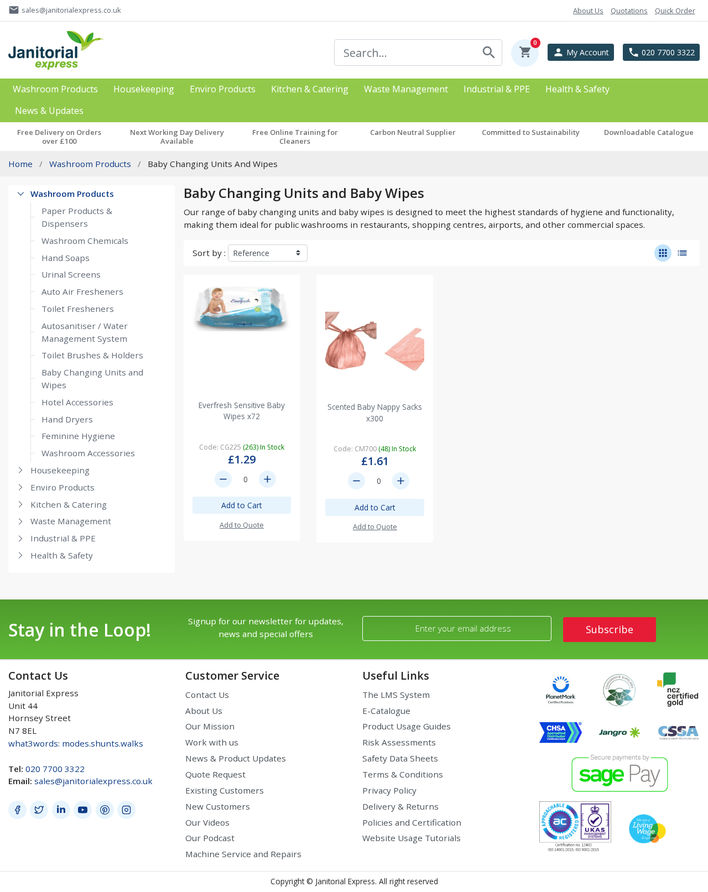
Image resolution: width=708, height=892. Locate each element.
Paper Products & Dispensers (76, 217)
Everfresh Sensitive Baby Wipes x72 (242, 410)
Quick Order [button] (675, 10)
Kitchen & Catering (68, 504)
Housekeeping (60, 470)
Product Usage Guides (406, 726)
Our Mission (210, 726)
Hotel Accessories (77, 402)
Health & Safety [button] (577, 89)
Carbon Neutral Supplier (413, 132)
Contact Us (207, 694)
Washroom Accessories (88, 452)
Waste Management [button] (406, 89)
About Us (203, 710)
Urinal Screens (71, 274)
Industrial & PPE (63, 538)
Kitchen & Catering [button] (309, 89)
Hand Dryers (67, 419)
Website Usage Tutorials (411, 837)
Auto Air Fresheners (82, 291)
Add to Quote (242, 525)
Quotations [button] (629, 10)
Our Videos (207, 822)
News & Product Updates (235, 758)
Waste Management (70, 520)
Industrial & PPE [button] (497, 89)
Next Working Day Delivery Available (177, 136)
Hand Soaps (65, 257)
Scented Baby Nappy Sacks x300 (374, 412)
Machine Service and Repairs (243, 853)
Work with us (211, 742)
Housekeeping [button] (143, 89)
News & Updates (49, 111)
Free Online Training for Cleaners (295, 136)
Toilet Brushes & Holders (92, 355)
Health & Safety (61, 555)
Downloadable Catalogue (649, 132)
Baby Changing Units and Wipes (92, 378)
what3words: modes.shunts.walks (75, 743)
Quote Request (215, 774)
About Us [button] (588, 10)
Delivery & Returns (400, 806)
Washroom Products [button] (55, 89)
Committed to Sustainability (531, 132)
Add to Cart (241, 505)
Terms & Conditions (402, 774)
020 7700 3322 (55, 768)
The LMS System (396, 694)
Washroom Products (72, 193)
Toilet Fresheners (77, 308)
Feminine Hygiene (78, 435)
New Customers (217, 806)
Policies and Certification (411, 822)
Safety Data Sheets (400, 758)
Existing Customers (224, 790)
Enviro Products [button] (223, 89)
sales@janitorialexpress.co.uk (93, 780)
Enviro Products (62, 487)
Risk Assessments (399, 742)
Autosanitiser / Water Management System (84, 332)
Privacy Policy (389, 790)
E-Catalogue (386, 710)
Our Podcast (210, 837)
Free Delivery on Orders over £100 (59, 136)
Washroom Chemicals (84, 240)
